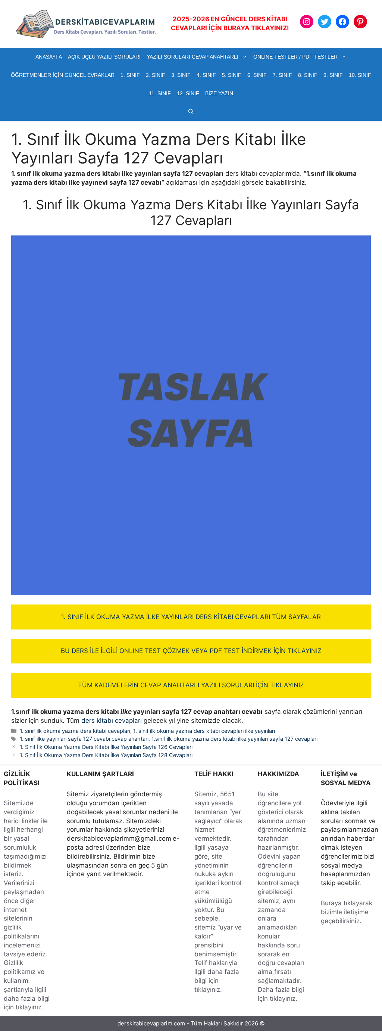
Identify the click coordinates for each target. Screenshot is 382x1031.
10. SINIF (360, 75)
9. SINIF (333, 75)
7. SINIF (282, 75)
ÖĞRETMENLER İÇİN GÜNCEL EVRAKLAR (63, 75)
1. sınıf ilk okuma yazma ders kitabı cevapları (75, 731)
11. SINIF (160, 93)
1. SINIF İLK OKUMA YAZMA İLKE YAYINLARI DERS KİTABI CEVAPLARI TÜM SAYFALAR (191, 617)
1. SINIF (130, 75)
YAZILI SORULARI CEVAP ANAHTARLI (192, 57)
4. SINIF (206, 75)
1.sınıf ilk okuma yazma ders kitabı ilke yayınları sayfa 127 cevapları (234, 738)
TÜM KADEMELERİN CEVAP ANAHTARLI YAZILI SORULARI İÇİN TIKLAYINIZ (191, 685)
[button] (191, 112)
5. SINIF (231, 75)
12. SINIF (188, 93)
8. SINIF (307, 75)
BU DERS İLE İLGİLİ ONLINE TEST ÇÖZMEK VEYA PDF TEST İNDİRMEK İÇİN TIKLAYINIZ (191, 650)
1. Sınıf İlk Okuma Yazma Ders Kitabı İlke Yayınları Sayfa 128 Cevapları (106, 755)
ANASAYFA (48, 57)
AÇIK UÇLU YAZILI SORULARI (104, 57)
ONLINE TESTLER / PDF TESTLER (295, 57)
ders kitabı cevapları (111, 720)
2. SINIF (155, 75)
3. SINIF (181, 75)
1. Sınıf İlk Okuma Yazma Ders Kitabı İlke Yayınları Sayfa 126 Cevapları (106, 747)
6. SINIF (257, 75)
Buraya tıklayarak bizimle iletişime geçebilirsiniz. (346, 912)
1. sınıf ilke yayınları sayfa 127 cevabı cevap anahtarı (84, 738)
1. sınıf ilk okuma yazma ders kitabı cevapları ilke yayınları (204, 731)
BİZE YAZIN (219, 93)
